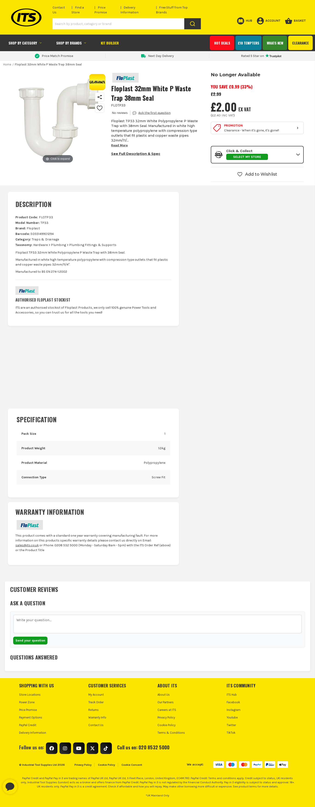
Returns (93, 710)
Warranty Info (97, 717)
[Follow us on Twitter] (92, 748)
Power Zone (27, 702)
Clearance (300, 42)
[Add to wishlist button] (99, 108)
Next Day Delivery (161, 56)
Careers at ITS (167, 710)
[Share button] (99, 97)
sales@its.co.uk (27, 545)
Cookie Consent (132, 764)
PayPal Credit (27, 725)
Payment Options (30, 717)
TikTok (231, 732)
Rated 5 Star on (252, 56)
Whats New (275, 42)
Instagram (234, 710)
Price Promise (28, 710)
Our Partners (166, 702)
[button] (257, 154)
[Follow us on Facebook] (51, 748)
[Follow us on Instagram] (65, 748)
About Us (164, 694)
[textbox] (157, 624)
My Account (96, 694)
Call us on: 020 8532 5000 (143, 747)
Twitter (231, 725)
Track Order (96, 702)
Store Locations (30, 694)
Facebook (233, 702)
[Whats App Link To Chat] (24, 784)
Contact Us (96, 725)
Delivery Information (32, 732)
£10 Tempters (248, 42)
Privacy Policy (166, 717)
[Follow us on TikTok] (106, 748)
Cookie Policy (166, 725)
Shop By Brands (69, 42)
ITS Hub (232, 694)
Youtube (232, 717)
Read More (119, 145)
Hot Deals (222, 42)
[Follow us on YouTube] (79, 748)
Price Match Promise (57, 56)
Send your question (30, 640)
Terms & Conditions (171, 732)
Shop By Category (23, 42)
